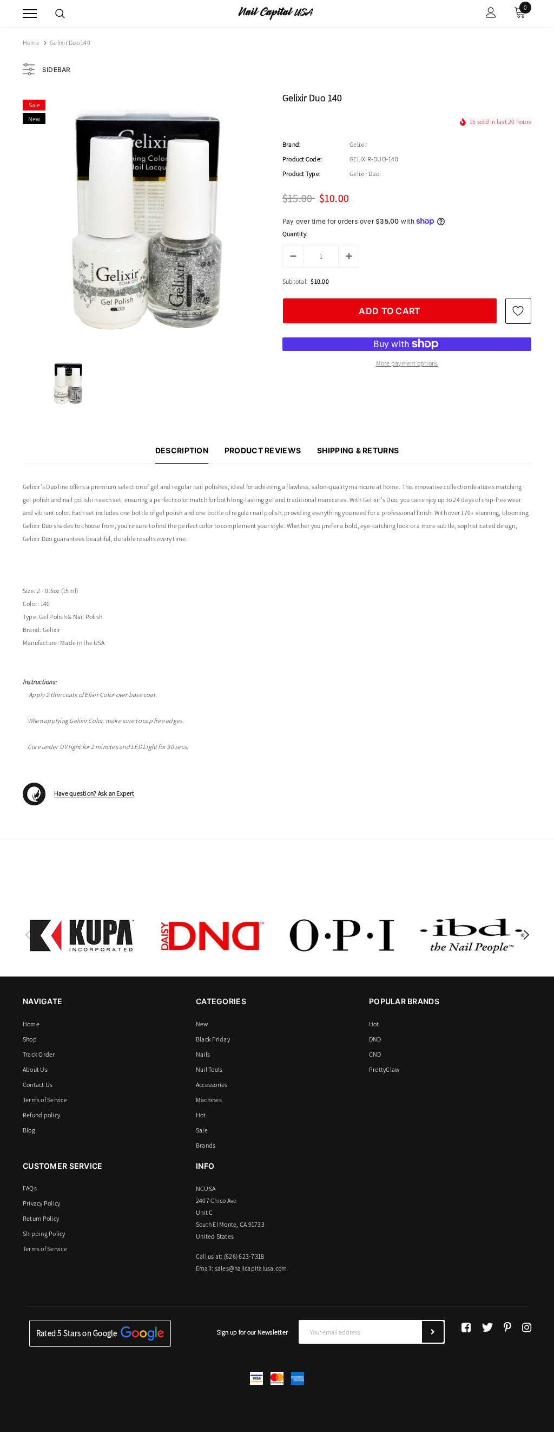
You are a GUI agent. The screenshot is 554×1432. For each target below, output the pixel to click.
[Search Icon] (60, 13)
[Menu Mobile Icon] (30, 13)
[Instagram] (526, 1327)
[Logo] (275, 12)
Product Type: (301, 174)
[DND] (212, 935)
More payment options (407, 363)
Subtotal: (295, 281)
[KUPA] (82, 935)
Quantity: (295, 234)
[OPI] (341, 935)
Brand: (291, 144)
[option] (147, 218)
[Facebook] (466, 1327)
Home (31, 42)
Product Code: (302, 159)
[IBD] (471, 935)
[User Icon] (491, 14)
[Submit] (433, 1332)
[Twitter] (487, 1327)
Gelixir (358, 144)
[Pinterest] (507, 1327)
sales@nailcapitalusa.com (251, 1268)
